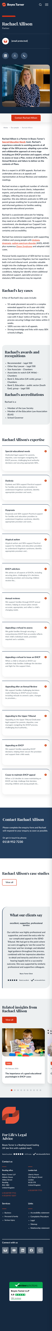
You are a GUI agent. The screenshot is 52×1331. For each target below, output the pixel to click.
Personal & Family (11, 1216)
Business (8, 1213)
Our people (15, 127)
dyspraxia (6, 243)
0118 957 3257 (10, 1196)
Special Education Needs (14, 142)
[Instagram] (40, 1250)
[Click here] (26, 458)
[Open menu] (46, 4)
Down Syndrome (24, 246)
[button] (11, 1090)
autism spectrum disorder (24, 243)
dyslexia (36, 240)
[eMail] (5, 1250)
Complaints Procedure (40, 1217)
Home (5, 127)
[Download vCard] (14, 56)
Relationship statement (40, 1228)
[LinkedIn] (22, 1250)
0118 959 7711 (10, 1193)
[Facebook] (31, 1250)
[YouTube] (14, 1250)
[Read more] (23, 1056)
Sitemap (34, 1224)
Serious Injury (10, 1220)
